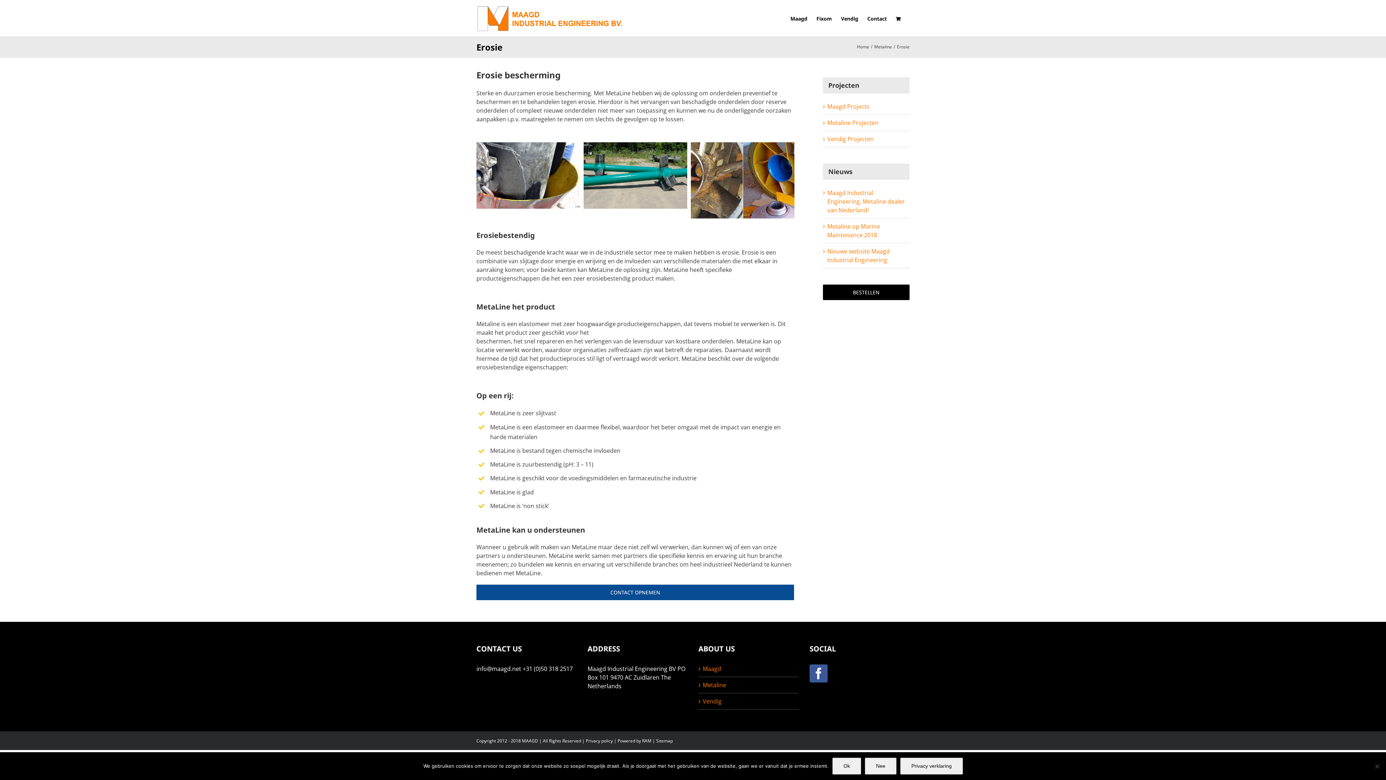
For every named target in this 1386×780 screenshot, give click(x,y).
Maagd (712, 669)
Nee (880, 766)
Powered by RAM (634, 741)
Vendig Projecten (850, 139)
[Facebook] (819, 673)
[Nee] (1377, 766)
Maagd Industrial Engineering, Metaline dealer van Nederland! (866, 201)
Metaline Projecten (853, 123)
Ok (847, 766)
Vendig (712, 701)
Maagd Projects (848, 106)
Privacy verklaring (931, 766)
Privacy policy (599, 741)
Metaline (714, 685)
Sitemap (664, 741)
